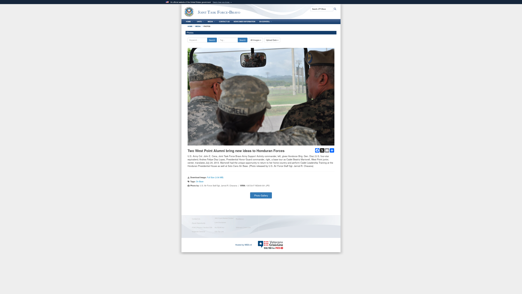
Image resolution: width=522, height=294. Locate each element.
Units (199, 21)
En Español (264, 21)
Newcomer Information (244, 21)
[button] (222, 2)
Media (210, 21)
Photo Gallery (261, 195)
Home (188, 21)
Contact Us (224, 21)
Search (212, 40)
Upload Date (271, 40)
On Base (199, 181)
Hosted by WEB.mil (243, 244)
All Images (255, 40)
